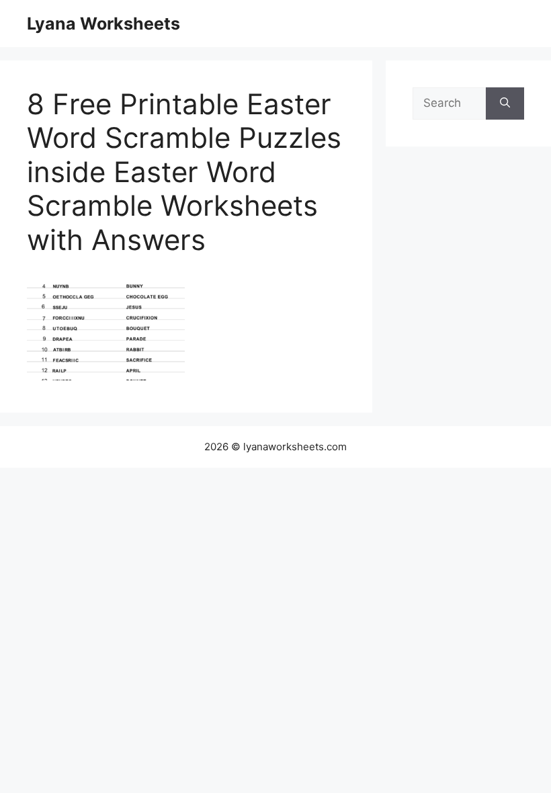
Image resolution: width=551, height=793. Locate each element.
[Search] (505, 103)
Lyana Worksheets (103, 23)
